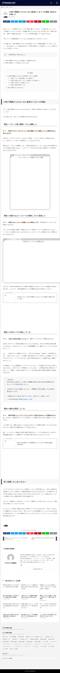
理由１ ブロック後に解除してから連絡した (22, 78)
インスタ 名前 (43, 646)
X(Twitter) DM (21, 636)
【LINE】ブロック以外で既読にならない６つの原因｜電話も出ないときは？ (36, 297)
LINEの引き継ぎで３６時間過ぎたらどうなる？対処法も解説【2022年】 (35, 443)
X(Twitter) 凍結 (43, 639)
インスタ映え (5, 648)
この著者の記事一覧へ (37, 569)
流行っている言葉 (13, 648)
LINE (6, 525)
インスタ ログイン (27, 646)
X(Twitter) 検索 (13, 641)
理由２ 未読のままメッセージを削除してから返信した (25, 80)
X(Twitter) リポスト (24, 639)
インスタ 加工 (35, 646)
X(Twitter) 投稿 (5, 641)
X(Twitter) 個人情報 (34, 639)
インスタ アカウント (6, 644)
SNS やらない (5, 636)
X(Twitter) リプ (15, 639)
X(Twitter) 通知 (29, 641)
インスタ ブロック (47, 644)
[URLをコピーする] (53, 21)
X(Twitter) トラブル (49, 636)
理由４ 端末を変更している (18, 85)
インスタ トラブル (28, 644)
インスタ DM (45, 641)
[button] (6, 21)
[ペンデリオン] (8, 3)
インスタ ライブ (17, 646)
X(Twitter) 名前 (51, 639)
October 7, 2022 (27, 399)
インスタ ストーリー (17, 644)
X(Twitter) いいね (29, 636)
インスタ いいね (53, 641)
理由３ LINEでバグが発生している (20, 82)
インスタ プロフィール (7, 646)
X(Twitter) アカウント (39, 636)
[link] (21, 565)
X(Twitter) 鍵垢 (37, 641)
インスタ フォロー (37, 644)
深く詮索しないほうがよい (16, 87)
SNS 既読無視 (13, 636)
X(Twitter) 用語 (21, 641)
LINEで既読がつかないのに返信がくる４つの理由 (23, 76)
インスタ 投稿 (51, 646)
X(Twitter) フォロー (6, 639)
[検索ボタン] (51, 3)
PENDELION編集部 (10, 563)
